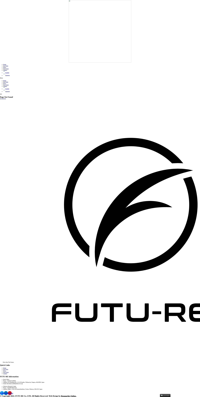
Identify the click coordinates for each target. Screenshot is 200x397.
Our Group (6, 68)
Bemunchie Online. (68, 396)
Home (4, 64)
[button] (100, 78)
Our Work (5, 66)
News (4, 67)
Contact (5, 70)
